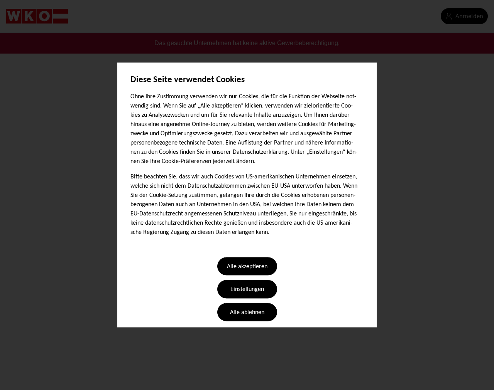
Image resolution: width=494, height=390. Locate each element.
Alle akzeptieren (247, 267)
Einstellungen (247, 290)
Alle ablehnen (247, 312)
